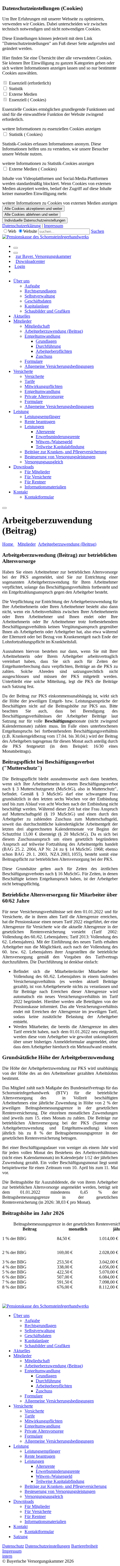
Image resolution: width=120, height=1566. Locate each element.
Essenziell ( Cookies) (27, 99)
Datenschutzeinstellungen (47, 1546)
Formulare (34, 361)
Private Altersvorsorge (44, 396)
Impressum (53, 225)
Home (8, 544)
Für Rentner (35, 481)
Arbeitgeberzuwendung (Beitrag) (54, 331)
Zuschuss (44, 356)
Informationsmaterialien (45, 487)
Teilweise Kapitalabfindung (60, 446)
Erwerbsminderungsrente (58, 436)
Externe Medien (23, 94)
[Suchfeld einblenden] (15, 248)
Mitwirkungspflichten (44, 386)
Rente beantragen (40, 421)
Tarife (30, 381)
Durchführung (48, 346)
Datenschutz (13, 1546)
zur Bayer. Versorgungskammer (43, 256)
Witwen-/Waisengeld (54, 441)
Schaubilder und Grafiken (47, 311)
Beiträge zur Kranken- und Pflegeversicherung (66, 451)
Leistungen (34, 426)
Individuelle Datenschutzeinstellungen (34, 220)
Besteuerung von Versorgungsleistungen (60, 456)
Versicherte (23, 371)
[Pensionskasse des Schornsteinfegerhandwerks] (45, 236)
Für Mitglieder (37, 471)
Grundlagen (46, 341)
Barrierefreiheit (84, 1546)
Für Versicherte (38, 476)
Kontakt (20, 492)
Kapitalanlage (37, 306)
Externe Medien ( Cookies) (33, 169)
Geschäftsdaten (38, 301)
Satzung (20, 1536)
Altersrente (45, 431)
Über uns (21, 281)
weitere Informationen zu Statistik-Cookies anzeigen (48, 163)
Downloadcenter (30, 261)
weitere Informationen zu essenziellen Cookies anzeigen (51, 128)
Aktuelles (21, 316)
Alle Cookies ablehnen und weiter (31, 214)
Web (12, 231)
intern (7, 1556)
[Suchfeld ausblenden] (15, 253)
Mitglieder (22, 321)
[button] (60, 765)
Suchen (97, 231)
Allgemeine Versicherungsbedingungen (59, 366)
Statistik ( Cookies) (25, 134)
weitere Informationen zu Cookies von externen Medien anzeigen (59, 203)
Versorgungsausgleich (44, 461)
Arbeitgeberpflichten (54, 351)
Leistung (21, 411)
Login (20, 266)
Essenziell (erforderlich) (30, 83)
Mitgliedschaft (37, 326)
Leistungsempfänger (42, 416)
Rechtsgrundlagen (40, 291)
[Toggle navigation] (4, 508)
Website (30, 231)
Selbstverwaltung (40, 296)
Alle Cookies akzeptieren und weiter (33, 209)
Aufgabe (32, 286)
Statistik (16, 88)
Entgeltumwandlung (42, 336)
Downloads (23, 466)
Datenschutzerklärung (21, 225)
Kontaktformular (39, 497)
